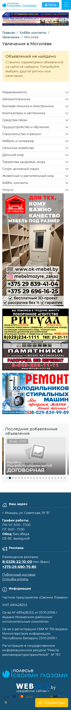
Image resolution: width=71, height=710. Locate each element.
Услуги (7, 190)
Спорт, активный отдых (20, 169)
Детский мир (13, 155)
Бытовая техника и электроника (28, 106)
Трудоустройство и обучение (25, 127)
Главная (8, 32)
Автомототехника (16, 99)
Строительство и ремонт (21, 134)
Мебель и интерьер (18, 141)
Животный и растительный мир (28, 176)
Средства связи (14, 120)
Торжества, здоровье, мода (23, 162)
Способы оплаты (15, 579)
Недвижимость (14, 92)
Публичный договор (18, 574)
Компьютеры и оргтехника (23, 113)
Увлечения (11, 37)
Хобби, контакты (33, 32)
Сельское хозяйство (18, 148)
